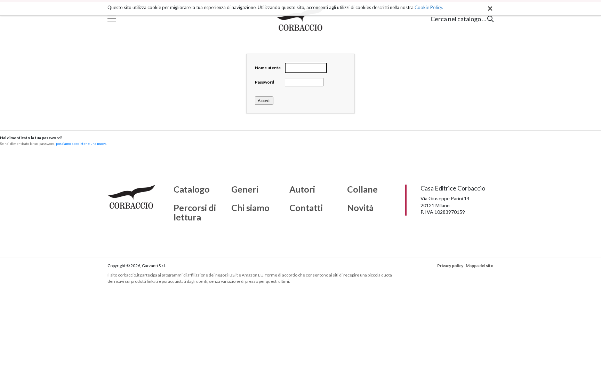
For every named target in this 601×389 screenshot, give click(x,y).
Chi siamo (250, 208)
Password (264, 82)
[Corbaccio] (300, 19)
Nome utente (268, 67)
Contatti (306, 208)
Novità (360, 208)
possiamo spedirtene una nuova (81, 143)
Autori (302, 189)
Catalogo (192, 189)
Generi (244, 189)
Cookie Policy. (429, 7)
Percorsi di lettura (195, 212)
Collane (362, 189)
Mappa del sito (480, 265)
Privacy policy (450, 265)
